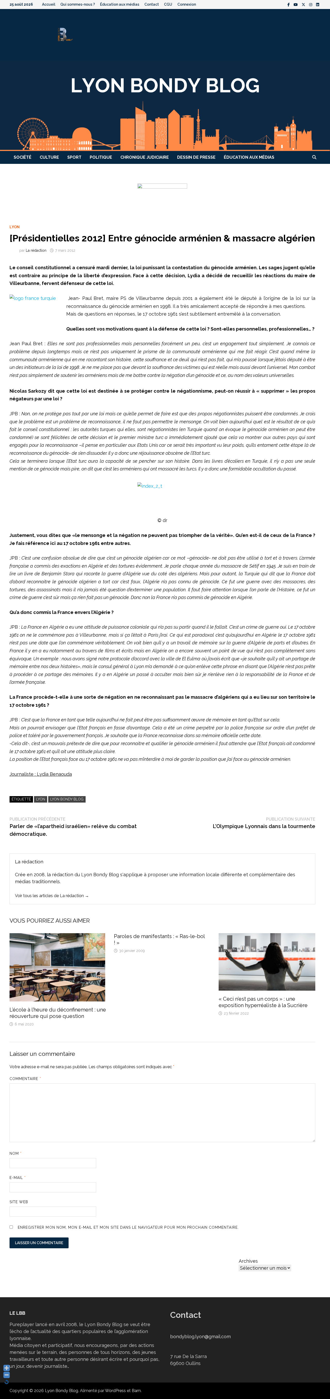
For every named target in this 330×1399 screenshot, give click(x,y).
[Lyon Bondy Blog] (165, 105)
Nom (16, 1153)
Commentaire (25, 1079)
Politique (101, 157)
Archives (248, 1261)
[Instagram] (311, 4)
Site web (19, 1202)
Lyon (15, 227)
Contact (151, 4)
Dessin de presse (196, 157)
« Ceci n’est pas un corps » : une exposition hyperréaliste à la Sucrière (263, 1002)
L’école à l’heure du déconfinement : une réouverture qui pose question (58, 1013)
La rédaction (36, 250)
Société (22, 157)
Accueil (48, 4)
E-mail (18, 1178)
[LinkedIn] (317, 4)
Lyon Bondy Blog (67, 799)
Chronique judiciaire (144, 157)
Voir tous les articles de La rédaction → (52, 895)
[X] (304, 4)
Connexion (186, 4)
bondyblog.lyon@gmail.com (200, 1336)
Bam (136, 1390)
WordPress (115, 1390)
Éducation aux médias (119, 4)
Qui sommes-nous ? (77, 4)
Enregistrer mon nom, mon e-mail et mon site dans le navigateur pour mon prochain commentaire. (128, 1227)
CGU (168, 4)
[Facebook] (289, 4)
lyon (40, 799)
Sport (74, 157)
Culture (49, 157)
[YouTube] (296, 4)
